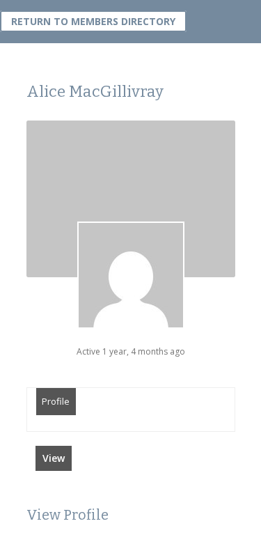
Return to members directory (93, 21)
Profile (56, 401)
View (53, 458)
